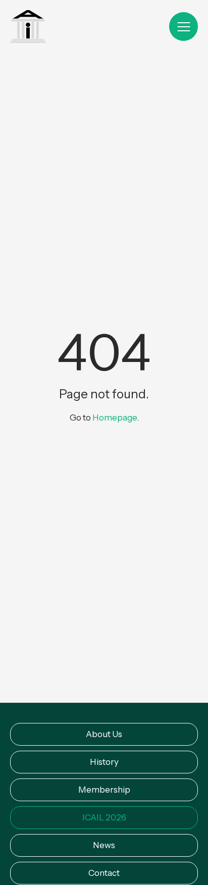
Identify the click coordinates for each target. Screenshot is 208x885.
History (104, 762)
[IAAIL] (28, 27)
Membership (104, 790)
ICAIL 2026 (104, 817)
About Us (104, 734)
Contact (104, 873)
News (104, 845)
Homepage (114, 418)
